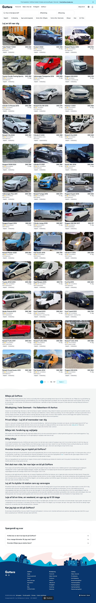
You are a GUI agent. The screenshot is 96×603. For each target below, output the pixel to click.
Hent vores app (31, 580)
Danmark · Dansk (85, 595)
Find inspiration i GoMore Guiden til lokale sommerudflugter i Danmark (47, 2)
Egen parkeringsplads (27, 18)
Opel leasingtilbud (75, 587)
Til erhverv (51, 578)
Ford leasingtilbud (75, 584)
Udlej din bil (81, 6)
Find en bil (18, 6)
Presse (28, 578)
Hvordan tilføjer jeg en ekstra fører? (19, 543)
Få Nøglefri (36, 6)
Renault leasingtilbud (76, 580)
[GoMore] (7, 6)
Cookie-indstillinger (41, 595)
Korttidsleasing (75, 578)
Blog (28, 587)
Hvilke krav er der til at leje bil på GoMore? (21, 536)
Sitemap (33, 595)
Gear (75, 18)
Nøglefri (6, 18)
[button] (93, 2)
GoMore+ (43, 6)
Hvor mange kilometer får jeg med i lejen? (21, 539)
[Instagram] (9, 575)
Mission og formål (31, 576)
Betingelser (19, 595)
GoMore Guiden (31, 589)
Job (28, 584)
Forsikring (51, 587)
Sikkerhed (51, 589)
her (62, 454)
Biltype (69, 18)
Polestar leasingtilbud (76, 589)
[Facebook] (6, 575)
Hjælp (28, 574)
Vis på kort (49, 598)
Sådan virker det (27, 6)
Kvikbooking (14, 18)
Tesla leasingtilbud (75, 582)
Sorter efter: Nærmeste (57, 18)
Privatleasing (74, 576)
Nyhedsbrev (30, 582)
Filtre (82, 18)
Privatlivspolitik (26, 595)
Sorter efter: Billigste (41, 18)
